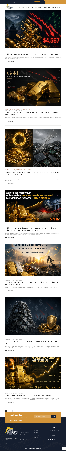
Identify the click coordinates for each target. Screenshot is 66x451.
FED (12, 109)
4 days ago (6, 110)
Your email (36, 414)
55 (16, 410)
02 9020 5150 (52, 435)
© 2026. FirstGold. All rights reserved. (33, 448)
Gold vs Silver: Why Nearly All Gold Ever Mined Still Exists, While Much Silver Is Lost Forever (32, 174)
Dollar (10, 109)
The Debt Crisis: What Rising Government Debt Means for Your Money (31, 342)
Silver (26, 109)
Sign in (52, 2)
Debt (8, 109)
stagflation (30, 109)
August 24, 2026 (7, 280)
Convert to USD (37, 1)
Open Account (61, 2)
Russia (24, 109)
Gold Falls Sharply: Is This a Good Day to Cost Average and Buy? (32, 54)
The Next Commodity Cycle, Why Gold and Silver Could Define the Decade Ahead (32, 283)
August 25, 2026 (7, 170)
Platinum (20, 109)
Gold (14, 109)
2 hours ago (7, 52)
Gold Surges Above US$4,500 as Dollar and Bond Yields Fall (30, 395)
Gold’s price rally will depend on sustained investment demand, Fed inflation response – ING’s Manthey (31, 229)
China (5, 109)
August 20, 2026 (7, 339)
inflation (17, 109)
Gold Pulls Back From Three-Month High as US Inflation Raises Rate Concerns (31, 114)
